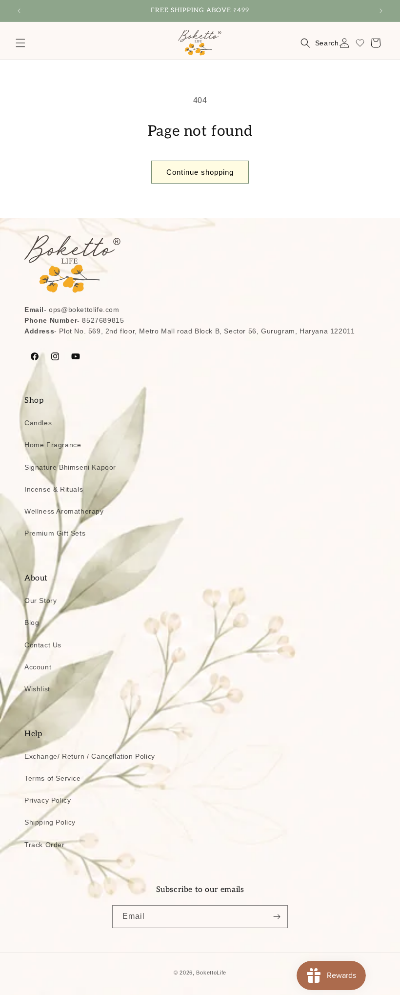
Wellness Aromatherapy (64, 511)
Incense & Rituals (53, 489)
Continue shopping (200, 172)
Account (37, 667)
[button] (20, 43)
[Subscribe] (276, 916)
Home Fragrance (52, 445)
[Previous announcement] (19, 10)
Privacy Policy (47, 800)
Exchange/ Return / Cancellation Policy (89, 756)
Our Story (40, 600)
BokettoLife (211, 972)
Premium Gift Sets (54, 533)
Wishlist (37, 689)
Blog (31, 622)
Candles (38, 423)
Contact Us (42, 645)
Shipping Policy (50, 822)
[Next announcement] (381, 10)
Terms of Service (52, 778)
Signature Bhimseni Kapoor (70, 467)
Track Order (44, 845)
